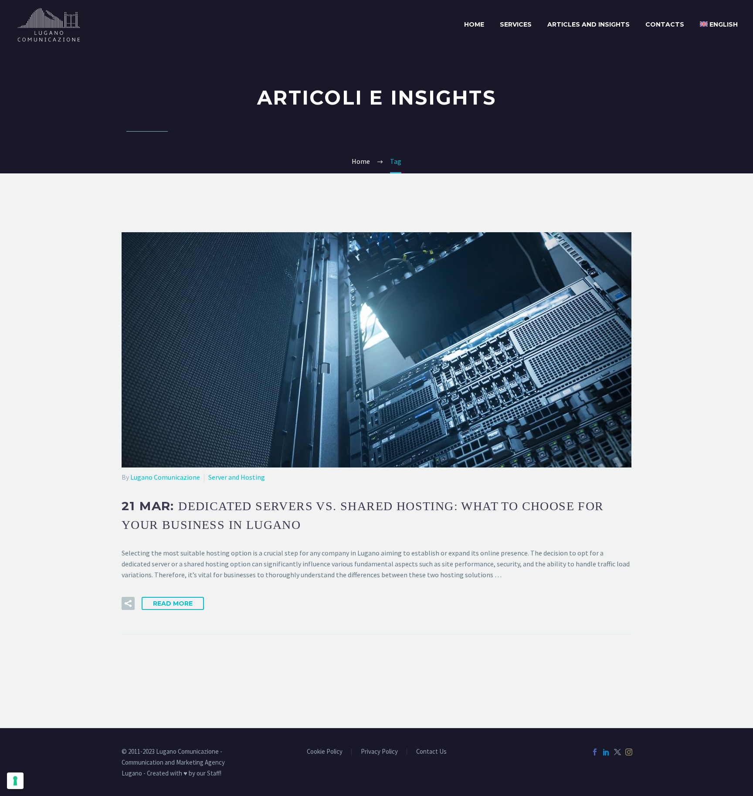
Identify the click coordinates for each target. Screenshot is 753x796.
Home (474, 24)
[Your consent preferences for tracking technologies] (15, 780)
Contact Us (431, 752)
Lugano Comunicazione (165, 477)
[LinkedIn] (606, 752)
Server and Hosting (236, 477)
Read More (173, 603)
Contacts (664, 24)
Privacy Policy (379, 752)
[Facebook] (594, 752)
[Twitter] (617, 752)
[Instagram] (628, 752)
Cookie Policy (325, 752)
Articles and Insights (588, 24)
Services (516, 24)
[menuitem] (718, 24)
